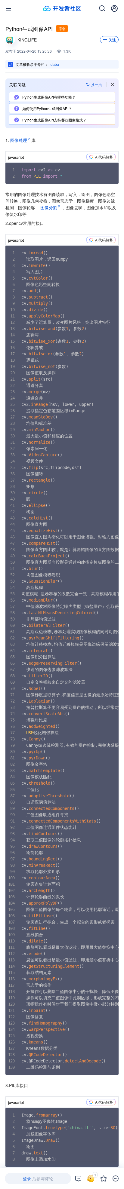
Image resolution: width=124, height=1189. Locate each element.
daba (55, 64)
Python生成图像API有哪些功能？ (48, 97)
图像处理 (18, 140)
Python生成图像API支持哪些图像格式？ (53, 119)
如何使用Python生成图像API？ (46, 108)
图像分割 (48, 207)
